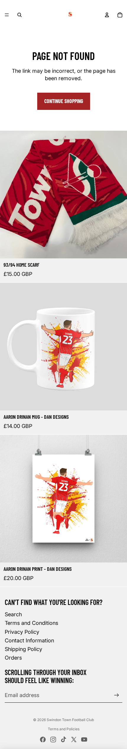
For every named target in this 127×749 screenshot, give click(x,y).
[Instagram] (53, 739)
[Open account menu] (106, 14)
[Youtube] (84, 739)
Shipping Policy (23, 649)
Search (13, 614)
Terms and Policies (63, 729)
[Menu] (7, 15)
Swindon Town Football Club (70, 720)
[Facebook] (42, 739)
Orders (13, 658)
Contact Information (29, 640)
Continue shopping (63, 101)
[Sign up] (116, 695)
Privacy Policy (22, 632)
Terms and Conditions (31, 623)
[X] (73, 739)
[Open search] (19, 14)
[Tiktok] (63, 739)
